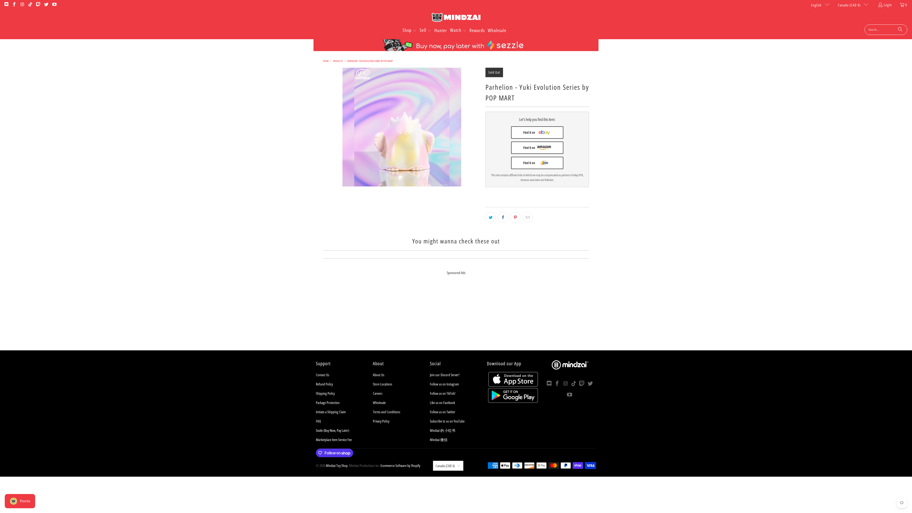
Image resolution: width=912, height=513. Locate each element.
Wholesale (379, 402)
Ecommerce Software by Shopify (400, 465)
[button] (410, 30)
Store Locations (382, 384)
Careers (377, 393)
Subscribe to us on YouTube (447, 421)
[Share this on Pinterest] (515, 217)
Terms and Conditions (386, 411)
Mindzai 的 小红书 (442, 430)
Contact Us (322, 374)
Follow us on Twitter (442, 411)
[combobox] (885, 29)
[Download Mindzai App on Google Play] (513, 401)
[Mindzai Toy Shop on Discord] (6, 4)
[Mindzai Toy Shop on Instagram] (21, 4)
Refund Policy (324, 384)
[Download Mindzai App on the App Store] (513, 385)
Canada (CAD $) (849, 5)
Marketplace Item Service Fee (334, 439)
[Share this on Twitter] (490, 217)
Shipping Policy (325, 393)
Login (888, 4)
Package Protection (328, 402)
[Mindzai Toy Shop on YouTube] (54, 4)
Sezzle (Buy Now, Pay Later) (332, 430)
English (816, 5)
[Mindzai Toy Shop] (456, 18)
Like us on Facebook (442, 402)
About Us (378, 374)
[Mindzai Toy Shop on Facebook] (14, 4)
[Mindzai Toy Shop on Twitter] (45, 4)
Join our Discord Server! (444, 374)
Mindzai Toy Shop (337, 465)
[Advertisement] (456, 317)
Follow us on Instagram (444, 384)
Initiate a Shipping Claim (331, 411)
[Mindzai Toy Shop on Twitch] (38, 4)
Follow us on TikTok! (442, 393)
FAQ (318, 421)
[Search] (900, 29)
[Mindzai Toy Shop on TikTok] (30, 4)
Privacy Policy (381, 421)
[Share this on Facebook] (503, 217)
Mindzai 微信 (438, 439)
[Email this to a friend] (527, 217)
